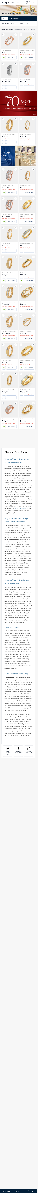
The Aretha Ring (6, 50)
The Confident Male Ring (8, 302)
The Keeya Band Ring (25, 185)
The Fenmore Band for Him (27, 50)
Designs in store (14, 18)
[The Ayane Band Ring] (27, 70)
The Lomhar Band (6, 79)
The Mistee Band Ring (25, 134)
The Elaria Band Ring (7, 214)
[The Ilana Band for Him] (9, 263)
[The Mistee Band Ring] (27, 125)
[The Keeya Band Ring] (27, 175)
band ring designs (20, 508)
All (4, 18)
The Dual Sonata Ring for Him (27, 389)
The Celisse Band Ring (8, 419)
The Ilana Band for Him (8, 272)
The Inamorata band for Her (27, 419)
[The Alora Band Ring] (9, 175)
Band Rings (26, 29)
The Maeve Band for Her (8, 389)
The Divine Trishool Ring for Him (9, 331)
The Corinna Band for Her (26, 272)
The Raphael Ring (6, 360)
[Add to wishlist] (3, 34)
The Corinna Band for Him (8, 134)
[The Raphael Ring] (9, 351)
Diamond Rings (18, 29)
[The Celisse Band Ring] (9, 409)
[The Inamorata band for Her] (27, 409)
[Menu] (2, 2)
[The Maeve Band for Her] (9, 380)
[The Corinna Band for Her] (27, 263)
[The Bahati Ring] (9, 234)
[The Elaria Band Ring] (9, 205)
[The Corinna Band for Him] (9, 125)
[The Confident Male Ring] (9, 292)
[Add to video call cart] (4, 57)
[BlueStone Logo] (12, 2)
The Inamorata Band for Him (27, 302)
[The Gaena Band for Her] (27, 234)
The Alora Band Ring (7, 185)
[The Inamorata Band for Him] (27, 292)
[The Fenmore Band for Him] (27, 41)
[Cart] (30, 2)
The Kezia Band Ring (25, 331)
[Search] (34, 2)
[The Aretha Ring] (9, 41)
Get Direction (8, 159)
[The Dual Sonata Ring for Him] (27, 380)
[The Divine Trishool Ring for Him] (9, 321)
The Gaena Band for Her (26, 243)
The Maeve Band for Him (26, 360)
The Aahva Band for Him (26, 214)
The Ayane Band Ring (25, 79)
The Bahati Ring (6, 243)
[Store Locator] (27, 2)
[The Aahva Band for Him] (27, 205)
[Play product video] (15, 34)
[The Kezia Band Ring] (27, 321)
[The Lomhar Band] (9, 70)
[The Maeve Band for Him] (27, 351)
